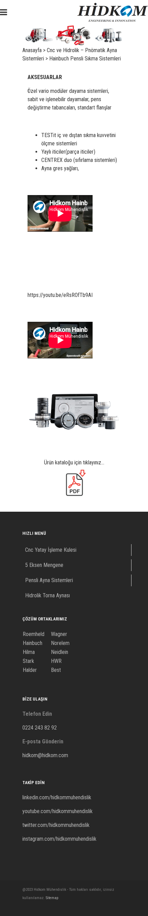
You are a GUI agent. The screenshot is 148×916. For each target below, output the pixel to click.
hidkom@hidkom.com (45, 755)
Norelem (60, 643)
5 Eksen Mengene (44, 565)
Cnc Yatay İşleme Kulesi (50, 550)
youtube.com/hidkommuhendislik (57, 811)
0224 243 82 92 (39, 727)
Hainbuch (32, 643)
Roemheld (33, 634)
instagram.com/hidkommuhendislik (59, 839)
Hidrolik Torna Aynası (47, 595)
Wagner (59, 634)
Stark (28, 661)
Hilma (29, 652)
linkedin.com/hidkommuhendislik (56, 797)
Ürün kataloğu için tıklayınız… (74, 462)
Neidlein (59, 652)
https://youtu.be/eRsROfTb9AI (60, 295)
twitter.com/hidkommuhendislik (55, 825)
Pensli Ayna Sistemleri (49, 580)
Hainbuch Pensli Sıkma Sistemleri (85, 58)
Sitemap (52, 898)
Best (56, 670)
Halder (30, 670)
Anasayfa (32, 50)
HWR (56, 661)
